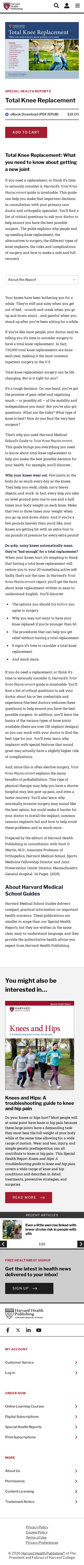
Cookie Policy (37, 1532)
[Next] (79, 1244)
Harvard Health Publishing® (43, 1553)
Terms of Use (36, 1537)
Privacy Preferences (42, 1542)
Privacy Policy (37, 1527)
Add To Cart (26, 132)
